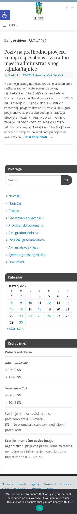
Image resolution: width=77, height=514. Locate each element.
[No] (72, 501)
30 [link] (21, 322)
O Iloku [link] (49, 488)
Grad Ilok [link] (13, 75)
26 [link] (49, 316)
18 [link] (39, 309)
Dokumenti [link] (16, 262)
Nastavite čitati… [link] (38, 137)
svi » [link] (20, 328)
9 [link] (21, 303)
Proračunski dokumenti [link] (25, 225)
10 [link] (30, 303)
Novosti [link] (14, 196)
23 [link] (21, 316)
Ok (39, 508)
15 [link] (11, 309)
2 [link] (21, 296)
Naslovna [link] (7, 484)
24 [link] (30, 316)
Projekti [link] (14, 210)
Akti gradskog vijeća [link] (23, 247)
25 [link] (39, 316)
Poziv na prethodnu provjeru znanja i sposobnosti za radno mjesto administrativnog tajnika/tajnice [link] (36, 60)
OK (65, 180)
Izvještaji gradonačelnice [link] (26, 240)
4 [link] (39, 296)
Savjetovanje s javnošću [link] (26, 218)
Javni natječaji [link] (44, 75)
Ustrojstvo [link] (66, 484)
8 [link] (12, 303)
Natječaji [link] (58, 75)
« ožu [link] (11, 328)
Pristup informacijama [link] (15, 488)
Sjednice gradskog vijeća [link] (26, 255)
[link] (5, 15)
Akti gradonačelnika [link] (23, 233)
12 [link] (49, 303)
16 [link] (21, 309)
